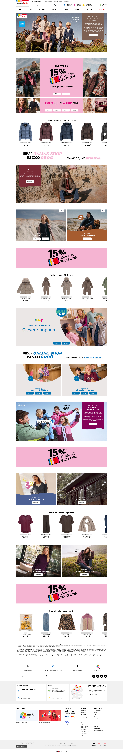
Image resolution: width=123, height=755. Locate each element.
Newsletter (60, 1)
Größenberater (84, 724)
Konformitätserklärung (98, 730)
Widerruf (23, 743)
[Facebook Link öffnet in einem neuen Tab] (93, 676)
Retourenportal (84, 712)
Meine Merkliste (84, 733)
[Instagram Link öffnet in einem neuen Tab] (97, 676)
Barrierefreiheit (29, 743)
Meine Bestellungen (85, 731)
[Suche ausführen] (55, 5)
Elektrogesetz (97, 728)
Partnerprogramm (97, 723)
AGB (17, 742)
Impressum (18, 743)
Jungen (54, 10)
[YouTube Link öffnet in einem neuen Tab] (105, 676)
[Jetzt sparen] (61, 184)
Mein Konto (83, 729)
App (81, 722)
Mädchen (42, 10)
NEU (20, 10)
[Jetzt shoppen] (61, 32)
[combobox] (42, 5)
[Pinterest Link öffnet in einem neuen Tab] (101, 676)
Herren (77, 10)
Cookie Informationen (85, 735)
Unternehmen (97, 718)
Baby (30, 10)
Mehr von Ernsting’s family (36, 1)
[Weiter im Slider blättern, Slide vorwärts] (105, 134)
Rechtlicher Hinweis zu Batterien (98, 726)
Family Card (56, 1)
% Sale (101, 10)
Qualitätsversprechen (48, 1)
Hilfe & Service (66, 1)
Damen (65, 10)
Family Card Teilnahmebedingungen (85, 717)
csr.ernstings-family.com (62, 651)
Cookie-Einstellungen (29, 742)
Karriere (95, 714)
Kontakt (95, 712)
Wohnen (89, 10)
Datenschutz (21, 742)
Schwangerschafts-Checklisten (85, 727)
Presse (95, 720)
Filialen (95, 716)
